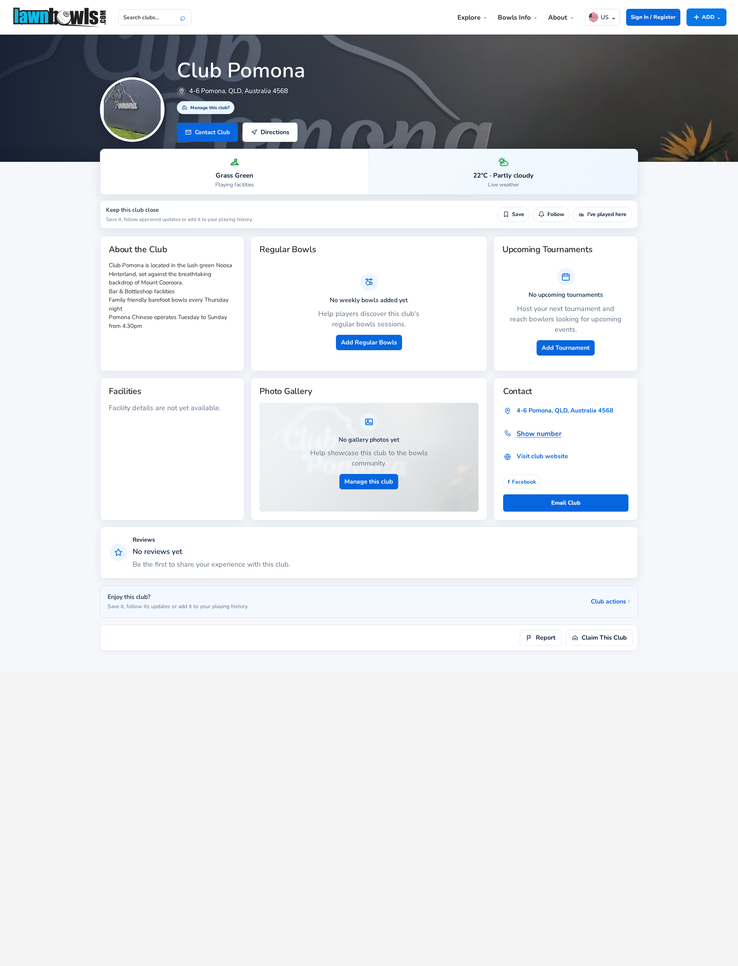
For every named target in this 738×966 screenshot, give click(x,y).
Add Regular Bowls (369, 342)
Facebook (522, 481)
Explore (468, 17)
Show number (539, 433)
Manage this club (368, 481)
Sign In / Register (653, 17)
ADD (706, 17)
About (557, 17)
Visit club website (542, 456)
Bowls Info (514, 17)
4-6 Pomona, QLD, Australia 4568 (565, 410)
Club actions (610, 601)
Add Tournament (566, 348)
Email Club (565, 503)
